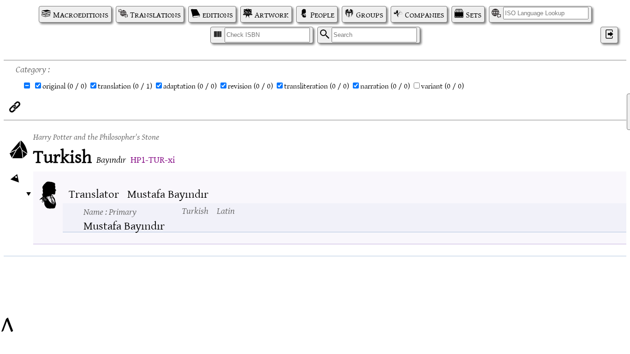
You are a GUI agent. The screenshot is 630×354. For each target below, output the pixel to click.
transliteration (316, 85)
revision (250, 85)
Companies (424, 14)
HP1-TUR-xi (153, 159)
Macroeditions (80, 14)
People (322, 14)
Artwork (272, 14)
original (64, 85)
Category (31, 68)
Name (110, 211)
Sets (473, 14)
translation (125, 85)
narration (385, 85)
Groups (369, 14)
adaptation (190, 85)
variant (442, 85)
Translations (155, 14)
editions (217, 14)
